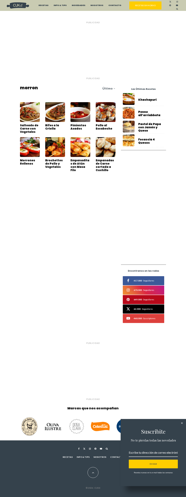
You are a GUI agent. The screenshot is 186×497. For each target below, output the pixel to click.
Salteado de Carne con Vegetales (29, 129)
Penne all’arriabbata (149, 113)
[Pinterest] (170, 5)
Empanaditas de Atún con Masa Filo (79, 165)
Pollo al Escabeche (104, 127)
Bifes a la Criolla (52, 127)
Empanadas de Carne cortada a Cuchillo (105, 165)
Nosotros (96, 5)
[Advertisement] (93, 50)
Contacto (114, 5)
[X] (170, 2)
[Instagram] (177, 2)
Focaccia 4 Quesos (146, 141)
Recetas (43, 5)
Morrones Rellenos (27, 162)
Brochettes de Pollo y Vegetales (54, 164)
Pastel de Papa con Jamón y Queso (149, 127)
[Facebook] (78, 449)
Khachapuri (147, 99)
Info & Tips (60, 5)
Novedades (78, 5)
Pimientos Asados (78, 127)
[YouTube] (177, 5)
